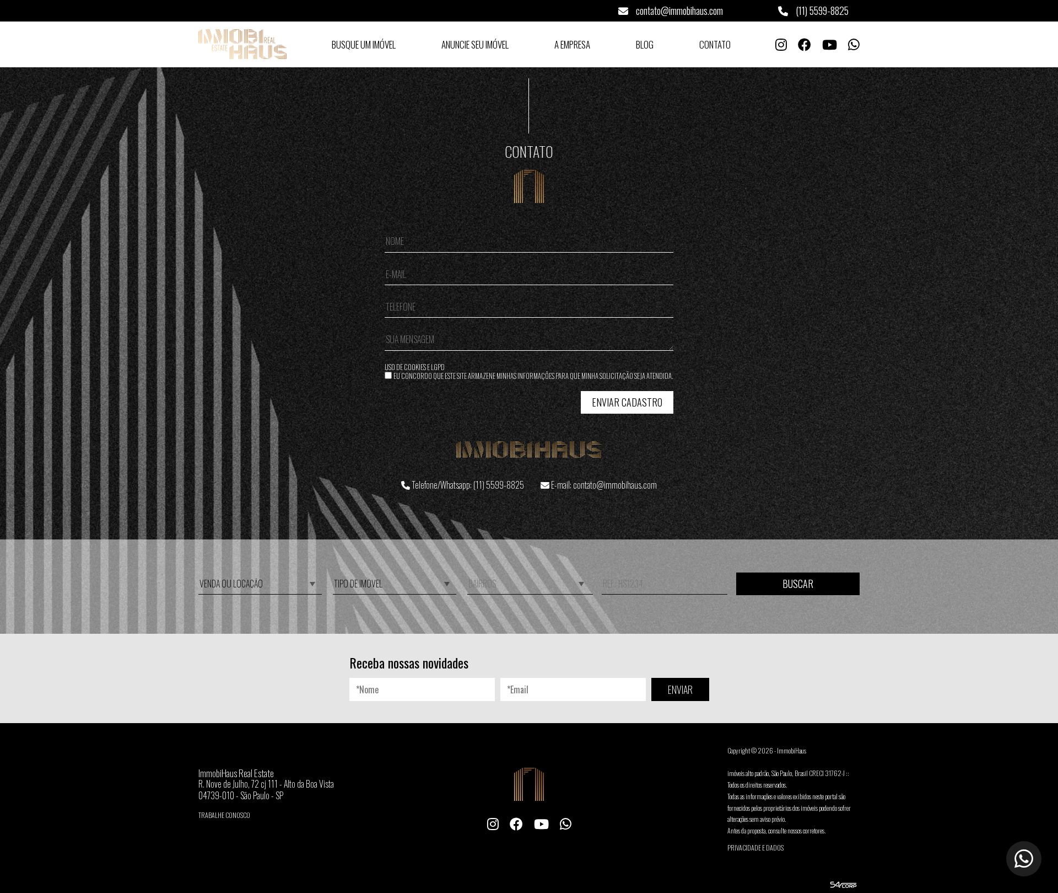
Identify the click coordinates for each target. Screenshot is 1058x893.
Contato (715, 44)
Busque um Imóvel (364, 44)
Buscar (797, 583)
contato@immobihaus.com (678, 10)
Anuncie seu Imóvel (475, 44)
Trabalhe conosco (224, 815)
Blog (645, 44)
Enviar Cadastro (627, 402)
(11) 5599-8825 (821, 10)
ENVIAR (680, 689)
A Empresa (572, 44)
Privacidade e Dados (755, 847)
